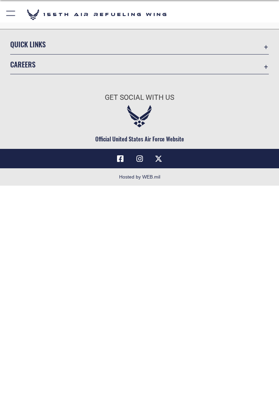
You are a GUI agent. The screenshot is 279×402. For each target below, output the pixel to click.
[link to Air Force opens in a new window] (158, 159)
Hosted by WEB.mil (139, 177)
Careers (22, 64)
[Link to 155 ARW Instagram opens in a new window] (139, 159)
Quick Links (28, 44)
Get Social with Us (139, 97)
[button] (11, 14)
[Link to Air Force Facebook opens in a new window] (120, 159)
